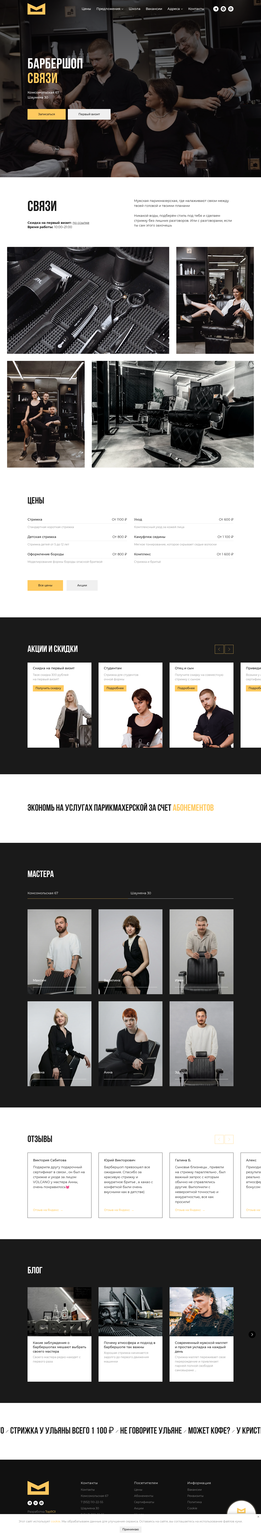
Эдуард (181, 1072)
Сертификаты (144, 1502)
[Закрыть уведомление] (258, 1517)
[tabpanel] (130, 1003)
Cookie (192, 1508)
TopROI (50, 1511)
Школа (134, 9)
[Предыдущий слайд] (219, 649)
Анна (108, 1072)
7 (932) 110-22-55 (92, 1502)
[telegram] (216, 9)
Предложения (108, 9)
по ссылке (81, 223)
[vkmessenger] (223, 9)
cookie (55, 1521)
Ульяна (39, 1072)
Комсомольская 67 (43, 92)
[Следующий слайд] (229, 649)
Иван (179, 980)
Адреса (173, 9)
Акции (139, 1508)
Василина (112, 980)
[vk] (35, 1503)
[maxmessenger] (230, 9)
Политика (194, 1502)
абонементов (193, 808)
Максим (39, 980)
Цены (86, 9)
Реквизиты (195, 1496)
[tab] (79, 894)
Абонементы (143, 1496)
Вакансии (154, 9)
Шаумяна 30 (38, 97)
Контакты (196, 9)
